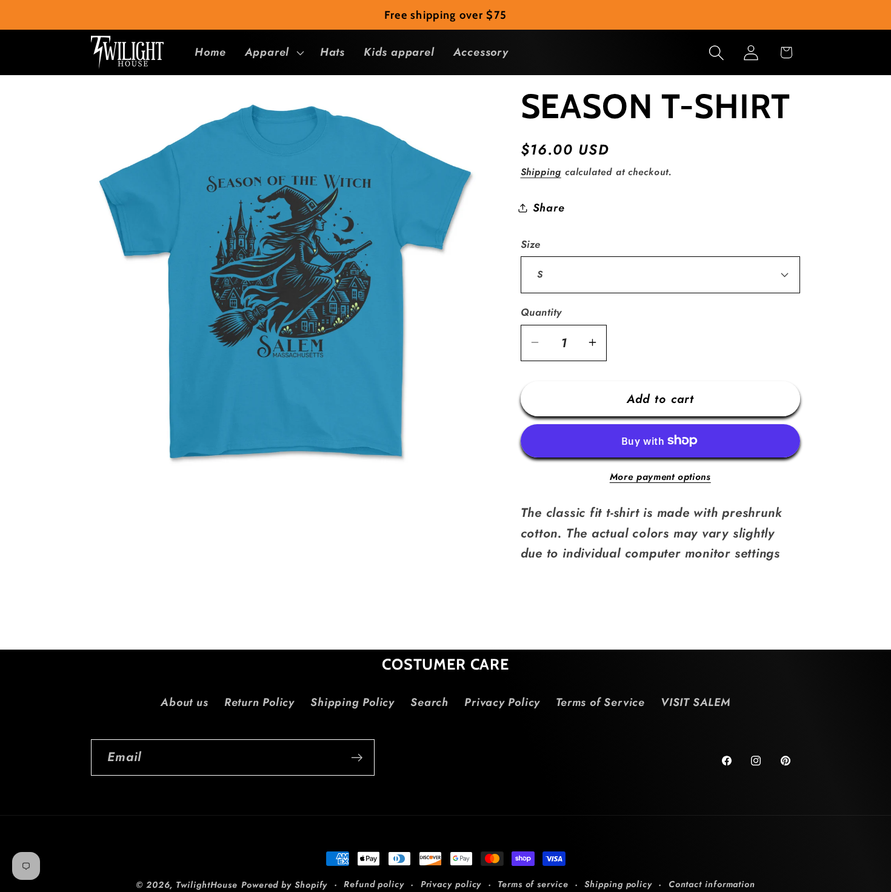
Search (429, 702)
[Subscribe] (356, 757)
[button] (272, 52)
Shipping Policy (352, 702)
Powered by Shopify (284, 885)
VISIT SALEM (695, 702)
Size (531, 244)
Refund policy (374, 884)
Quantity (541, 312)
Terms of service (533, 884)
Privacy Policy (502, 702)
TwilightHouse (207, 885)
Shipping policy (618, 884)
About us (184, 702)
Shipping (541, 171)
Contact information (712, 884)
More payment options (660, 476)
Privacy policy (451, 884)
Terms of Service (600, 702)
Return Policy (259, 702)
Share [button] (549, 208)
